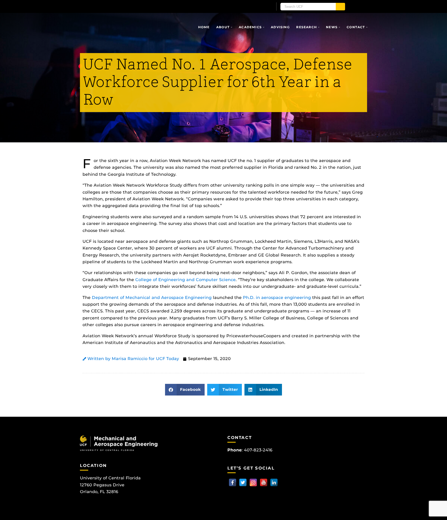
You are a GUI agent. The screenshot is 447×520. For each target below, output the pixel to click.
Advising (280, 27)
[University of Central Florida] (140, 6)
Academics (250, 27)
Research (306, 27)
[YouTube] (263, 482)
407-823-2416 (258, 450)
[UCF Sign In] (256, 6)
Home (204, 27)
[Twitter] (243, 482)
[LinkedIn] (274, 482)
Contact (356, 27)
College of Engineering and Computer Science (185, 279)
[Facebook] (232, 482)
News (332, 27)
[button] (185, 390)
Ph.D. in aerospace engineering (277, 297)
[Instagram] (253, 482)
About (223, 27)
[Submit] (340, 6)
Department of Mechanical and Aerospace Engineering (152, 297)
